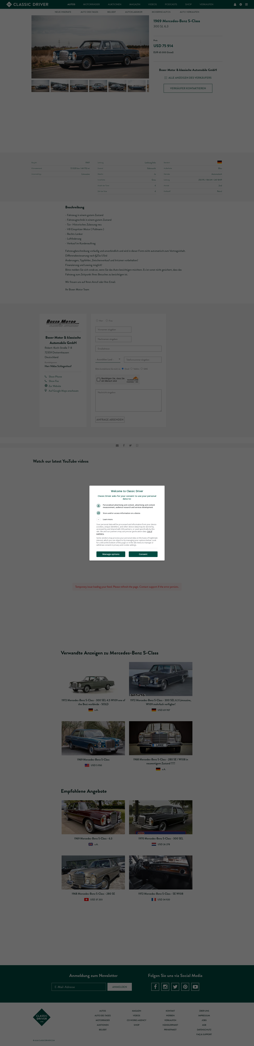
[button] (127, 519)
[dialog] (127, 523)
